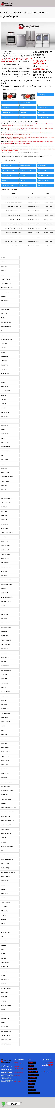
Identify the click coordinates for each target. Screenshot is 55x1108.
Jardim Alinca (4, 433)
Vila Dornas (4, 704)
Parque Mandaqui (6, 545)
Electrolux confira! (25, 170)
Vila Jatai (3, 1022)
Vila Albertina (5, 666)
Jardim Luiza (4, 769)
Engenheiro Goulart (6, 287)
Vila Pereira (4, 803)
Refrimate (9, 61)
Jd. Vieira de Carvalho (7, 597)
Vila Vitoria (4, 661)
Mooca (3, 317)
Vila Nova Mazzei (5, 786)
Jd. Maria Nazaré (5, 773)
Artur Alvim (4, 270)
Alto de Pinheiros (6, 988)
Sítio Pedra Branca (6, 567)
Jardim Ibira (4, 743)
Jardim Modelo (5, 481)
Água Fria (3, 605)
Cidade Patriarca (5, 279)
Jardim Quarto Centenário (8, 807)
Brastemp (7, 58)
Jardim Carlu (4, 519)
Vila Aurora (4, 511)
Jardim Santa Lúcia (6, 1039)
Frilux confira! (42, 170)
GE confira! (23, 175)
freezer (37, 123)
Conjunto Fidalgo (6, 713)
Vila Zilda (3, 850)
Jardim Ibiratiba (5, 747)
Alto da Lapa (4, 910)
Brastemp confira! (25, 165)
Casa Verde (4, 369)
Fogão (4, 102)
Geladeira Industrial (8, 112)
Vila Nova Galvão (5, 494)
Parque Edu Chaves (6, 451)
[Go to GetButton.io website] (3, 1106)
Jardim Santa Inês (6, 580)
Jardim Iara (4, 739)
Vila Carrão (4, 352)
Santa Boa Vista (5, 1035)
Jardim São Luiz (5, 829)
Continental (22, 58)
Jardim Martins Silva (6, 782)
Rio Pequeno (4, 966)
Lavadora (5, 117)
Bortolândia (4, 683)
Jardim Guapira (5, 734)
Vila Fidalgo (4, 717)
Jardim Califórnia (6, 1005)
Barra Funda (4, 906)
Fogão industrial (25, 102)
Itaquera (3, 305)
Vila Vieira (3, 842)
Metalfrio (3, 61)
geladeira (27, 123)
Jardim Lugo (4, 764)
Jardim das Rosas (5, 816)
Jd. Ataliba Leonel (6, 670)
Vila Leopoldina (5, 979)
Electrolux (29, 58)
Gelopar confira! (43, 175)
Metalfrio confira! (43, 180)
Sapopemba (4, 343)
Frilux (17, 59)
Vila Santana (4, 648)
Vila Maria (3, 421)
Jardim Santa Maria (6, 825)
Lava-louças (6, 107)
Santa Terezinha (5, 644)
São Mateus (4, 335)
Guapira (3, 464)
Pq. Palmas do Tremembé (7, 790)
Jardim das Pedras (6, 799)
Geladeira (23, 112)
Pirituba (3, 958)
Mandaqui (3, 395)
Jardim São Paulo (5, 386)
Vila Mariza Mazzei (6, 627)
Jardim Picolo (4, 571)
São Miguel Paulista (6, 339)
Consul (17, 58)
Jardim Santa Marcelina (7, 820)
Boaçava (3, 1001)
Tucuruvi (3, 408)
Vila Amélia (4, 507)
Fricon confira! (6, 175)
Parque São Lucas (6, 322)
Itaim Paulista (5, 300)
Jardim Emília (4, 528)
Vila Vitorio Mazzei (6, 601)
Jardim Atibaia (5, 992)
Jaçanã (3, 382)
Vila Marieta (4, 777)
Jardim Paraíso (5, 558)
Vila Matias (4, 631)
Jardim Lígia (4, 1014)
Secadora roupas (43, 117)
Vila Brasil (4, 687)
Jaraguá (3, 928)
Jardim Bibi (4, 678)
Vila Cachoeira (5, 863)
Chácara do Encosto (6, 532)
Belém (2, 274)
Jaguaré (3, 923)
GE (2, 59)
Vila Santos (4, 588)
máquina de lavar (15, 123)
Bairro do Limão (5, 902)
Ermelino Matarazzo (6, 292)
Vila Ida (3, 1009)
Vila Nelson (4, 485)
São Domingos (5, 971)
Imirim (2, 378)
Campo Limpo (4, 696)
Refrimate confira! (7, 185)
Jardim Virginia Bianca (7, 846)
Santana (3, 399)
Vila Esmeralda (5, 708)
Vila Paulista (4, 794)
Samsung (9, 59)
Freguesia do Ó (5, 373)
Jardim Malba (4, 541)
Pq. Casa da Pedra (5, 691)
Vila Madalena (5, 1018)
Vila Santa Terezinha (6, 498)
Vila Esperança (5, 356)
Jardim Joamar (5, 760)
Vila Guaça (4, 537)
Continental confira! (8, 170)
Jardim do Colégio (6, 653)
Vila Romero (4, 575)
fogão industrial (29, 125)
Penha (2, 330)
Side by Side (42, 112)
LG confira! (23, 180)
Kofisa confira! (6, 180)
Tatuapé (3, 348)
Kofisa (26, 59)
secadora (42, 123)
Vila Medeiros (4, 425)
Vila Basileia (4, 515)
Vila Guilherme (5, 412)
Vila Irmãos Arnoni (6, 751)
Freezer (22, 107)
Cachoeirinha (4, 365)
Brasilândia (4, 360)
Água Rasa (3, 257)
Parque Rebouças (6, 1031)
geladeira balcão (21, 125)
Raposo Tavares (5, 962)
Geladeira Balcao (43, 107)
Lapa (2, 936)
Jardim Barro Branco (7, 859)
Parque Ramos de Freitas (7, 812)
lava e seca (22, 123)
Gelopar (22, 59)
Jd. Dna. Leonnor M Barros (8, 872)
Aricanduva (4, 266)
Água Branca (4, 898)
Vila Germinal (4, 459)
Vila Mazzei (4, 889)
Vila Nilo (3, 489)
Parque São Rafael (6, 326)
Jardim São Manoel (6, 833)
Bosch (12, 58)
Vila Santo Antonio (6, 584)
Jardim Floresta (5, 721)
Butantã (3, 915)
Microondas (41, 94)
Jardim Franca (5, 880)
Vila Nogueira (4, 1026)
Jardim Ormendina (6, 554)
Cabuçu (3, 438)
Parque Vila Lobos (6, 1044)
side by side (33, 123)
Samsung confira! (25, 185)
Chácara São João (6, 502)
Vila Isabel (4, 468)
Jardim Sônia (4, 592)
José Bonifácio (5, 313)
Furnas (3, 726)
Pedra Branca (4, 562)
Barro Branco (5, 855)
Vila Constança (5, 867)
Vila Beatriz (4, 996)
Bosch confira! (6, 165)
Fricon (13, 59)
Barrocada (4, 674)
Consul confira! (42, 165)
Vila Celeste (4, 524)
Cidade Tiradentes (6, 283)
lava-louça (50, 123)
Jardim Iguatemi (5, 309)
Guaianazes (4, 296)
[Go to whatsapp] (3, 1104)
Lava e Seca (24, 117)
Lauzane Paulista (6, 390)
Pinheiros (3, 953)
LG (5, 59)
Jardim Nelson (5, 893)
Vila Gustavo (4, 416)
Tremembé (3, 403)
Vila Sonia (3, 984)
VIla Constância (5, 446)
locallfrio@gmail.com (47, 1072)
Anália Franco (5, 262)
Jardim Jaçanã (5, 472)
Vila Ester (3, 455)
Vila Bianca (4, 618)
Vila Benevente (5, 614)
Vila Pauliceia (4, 635)
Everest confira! (43, 185)
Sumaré (3, 975)
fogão (46, 123)
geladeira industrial (12, 125)
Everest (15, 61)
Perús (2, 949)
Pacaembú (3, 941)
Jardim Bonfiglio (5, 932)
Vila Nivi (3, 429)
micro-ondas (4, 125)
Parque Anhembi (5, 610)
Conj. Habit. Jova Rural (7, 476)
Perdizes (3, 945)
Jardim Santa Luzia (6, 640)
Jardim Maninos (5, 549)
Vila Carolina (4, 442)
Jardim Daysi (4, 700)
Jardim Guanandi (5, 623)
